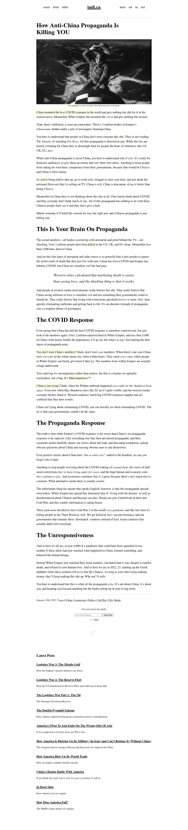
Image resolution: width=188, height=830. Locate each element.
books (56, 7)
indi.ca (94, 7)
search (46, 7)
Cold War (101, 600)
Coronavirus (79, 600)
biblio (65, 7)
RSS (96, 619)
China (69, 600)
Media (117, 600)
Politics (91, 600)
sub (130, 7)
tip (136, 7)
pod (143, 7)
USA (110, 600)
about (123, 7)
